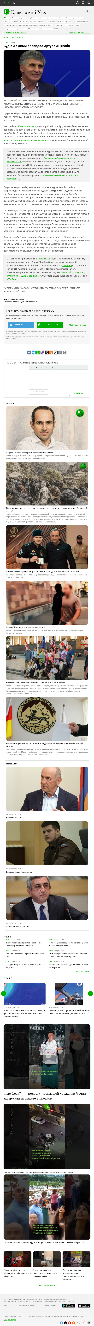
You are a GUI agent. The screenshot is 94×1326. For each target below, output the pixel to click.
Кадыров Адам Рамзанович (19, 871)
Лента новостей (17, 37)
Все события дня (83, 971)
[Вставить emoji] (52, 367)
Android (41, 258)
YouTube (12, 279)
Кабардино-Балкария (37, 21)
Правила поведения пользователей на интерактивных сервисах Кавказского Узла (55, 1316)
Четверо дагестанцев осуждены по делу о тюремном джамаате (68, 944)
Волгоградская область (74, 18)
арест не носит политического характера (25, 140)
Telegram (67, 265)
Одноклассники (29, 275)
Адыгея (23, 18)
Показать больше (47, 1285)
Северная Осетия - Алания (64, 25)
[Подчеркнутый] (41, 367)
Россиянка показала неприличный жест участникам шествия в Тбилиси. (73, 1274)
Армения (43, 18)
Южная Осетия (33, 29)
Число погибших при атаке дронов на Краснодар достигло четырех (23, 944)
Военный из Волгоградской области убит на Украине (68, 966)
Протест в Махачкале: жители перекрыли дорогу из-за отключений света (38, 1171)
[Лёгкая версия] (14, 3)
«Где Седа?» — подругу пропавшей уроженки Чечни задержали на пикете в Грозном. (45, 1095)
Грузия (6, 21)
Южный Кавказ (46, 29)
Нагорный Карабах (10, 25)
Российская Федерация (27, 25)
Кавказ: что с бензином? (16, 33)
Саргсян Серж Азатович (17, 926)
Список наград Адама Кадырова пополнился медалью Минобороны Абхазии (42, 571)
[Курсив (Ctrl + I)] (36, 367)
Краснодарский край (81, 21)
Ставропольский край (12, 29)
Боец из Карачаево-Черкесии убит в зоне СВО (25, 955)
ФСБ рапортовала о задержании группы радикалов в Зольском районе (68, 955)
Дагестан (14, 21)
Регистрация (38, 392)
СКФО (78, 25)
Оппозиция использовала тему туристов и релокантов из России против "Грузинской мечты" (46, 509)
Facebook (66, 272)
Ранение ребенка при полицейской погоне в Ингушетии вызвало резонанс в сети (68, 1012)
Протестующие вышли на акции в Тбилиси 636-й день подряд (35, 682)
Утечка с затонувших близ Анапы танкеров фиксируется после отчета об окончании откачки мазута (24, 1013)
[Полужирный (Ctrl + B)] (31, 367)
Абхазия (7, 18)
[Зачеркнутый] (46, 367)
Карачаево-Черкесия (63, 21)
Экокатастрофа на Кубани (79, 33)
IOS (48, 258)
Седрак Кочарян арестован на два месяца (25, 627)
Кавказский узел (27, 126)
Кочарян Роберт (13, 817)
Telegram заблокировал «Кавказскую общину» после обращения (17, 1272)
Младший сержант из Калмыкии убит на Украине (25, 966)
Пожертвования (50, 1305)
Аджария (15, 18)
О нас (5, 1305)
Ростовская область (45, 25)
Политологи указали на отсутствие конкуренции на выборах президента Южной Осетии (44, 745)
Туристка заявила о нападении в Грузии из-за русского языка (45, 1272)
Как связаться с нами (26, 1305)
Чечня (24, 29)
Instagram (78, 272)
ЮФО (56, 29)
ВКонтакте (12, 275)
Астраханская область (56, 18)
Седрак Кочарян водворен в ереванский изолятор (29, 452)
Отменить (78, 393)
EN (9, 2)
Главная (6, 37)
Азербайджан (33, 18)
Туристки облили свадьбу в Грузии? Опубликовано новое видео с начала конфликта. (44, 1242)
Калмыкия (50, 21)
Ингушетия (24, 21)
